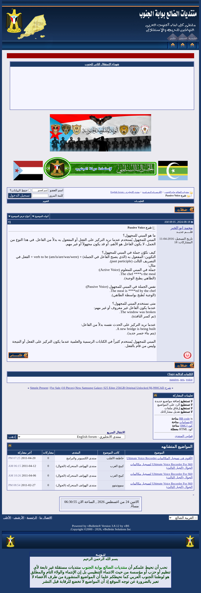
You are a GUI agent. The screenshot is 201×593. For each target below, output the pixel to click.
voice (189, 379)
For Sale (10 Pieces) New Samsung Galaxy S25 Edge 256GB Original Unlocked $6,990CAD (107, 387)
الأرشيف (19, 517)
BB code (184, 418)
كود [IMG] (186, 425)
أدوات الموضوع (41, 216)
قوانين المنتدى (184, 436)
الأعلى (7, 517)
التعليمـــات (139, 201)
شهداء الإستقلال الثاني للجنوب (102, 64)
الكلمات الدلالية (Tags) (180, 374)
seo (182, 379)
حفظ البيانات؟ (18, 190)
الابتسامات (186, 422)
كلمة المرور (56, 195)
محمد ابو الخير (182, 228)
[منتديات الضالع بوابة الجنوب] (10, 547)
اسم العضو (56, 190)
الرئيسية (32, 517)
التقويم (46, 201)
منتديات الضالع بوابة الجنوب (176, 192)
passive (174, 379)
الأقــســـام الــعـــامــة (152, 192)
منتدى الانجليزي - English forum (125, 192)
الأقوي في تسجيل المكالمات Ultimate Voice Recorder (160, 458)
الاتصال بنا (45, 517)
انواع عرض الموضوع (20, 216)
